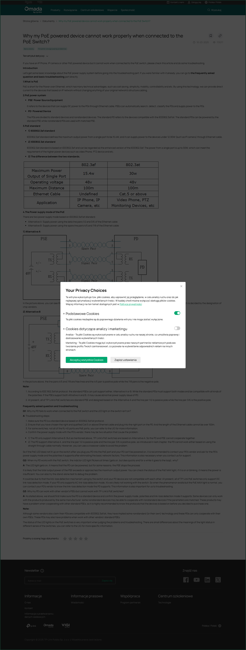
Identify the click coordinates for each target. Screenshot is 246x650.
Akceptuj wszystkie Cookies (86, 360)
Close (181, 286)
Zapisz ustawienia (125, 360)
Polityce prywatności (131, 304)
